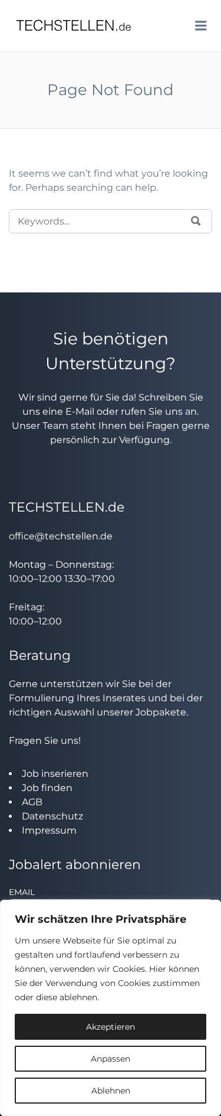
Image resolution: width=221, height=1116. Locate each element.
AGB (32, 802)
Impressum (49, 830)
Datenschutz (52, 816)
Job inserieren (55, 773)
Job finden (47, 787)
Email (22, 892)
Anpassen (110, 1058)
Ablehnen (110, 1090)
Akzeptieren (110, 1026)
